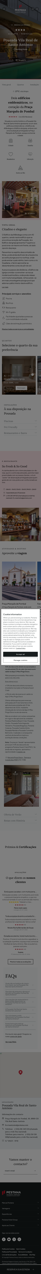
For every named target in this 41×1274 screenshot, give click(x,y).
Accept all (20, 654)
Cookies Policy (20, 648)
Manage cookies (20, 660)
